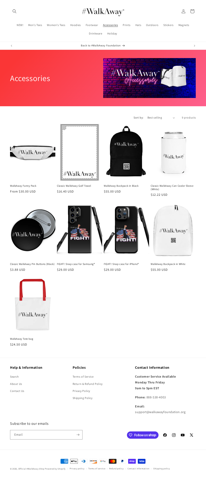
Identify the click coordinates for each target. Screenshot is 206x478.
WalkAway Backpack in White (168, 264)
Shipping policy (161, 468)
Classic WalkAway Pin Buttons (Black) (32, 264)
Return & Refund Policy (88, 384)
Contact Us (17, 391)
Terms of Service (83, 376)
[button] (14, 11)
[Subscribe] (77, 434)
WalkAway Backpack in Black (121, 185)
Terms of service (96, 468)
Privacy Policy (81, 391)
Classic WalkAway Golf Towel (74, 185)
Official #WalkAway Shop (31, 468)
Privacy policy (77, 468)
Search (14, 376)
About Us (16, 384)
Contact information (138, 468)
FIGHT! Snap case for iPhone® (121, 264)
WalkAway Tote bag (21, 339)
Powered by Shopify (55, 468)
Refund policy (116, 468)
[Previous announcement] (11, 46)
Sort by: (138, 117)
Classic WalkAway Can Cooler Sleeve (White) (172, 187)
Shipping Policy (83, 398)
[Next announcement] (194, 46)
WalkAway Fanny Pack (23, 185)
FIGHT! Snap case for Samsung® (76, 264)
